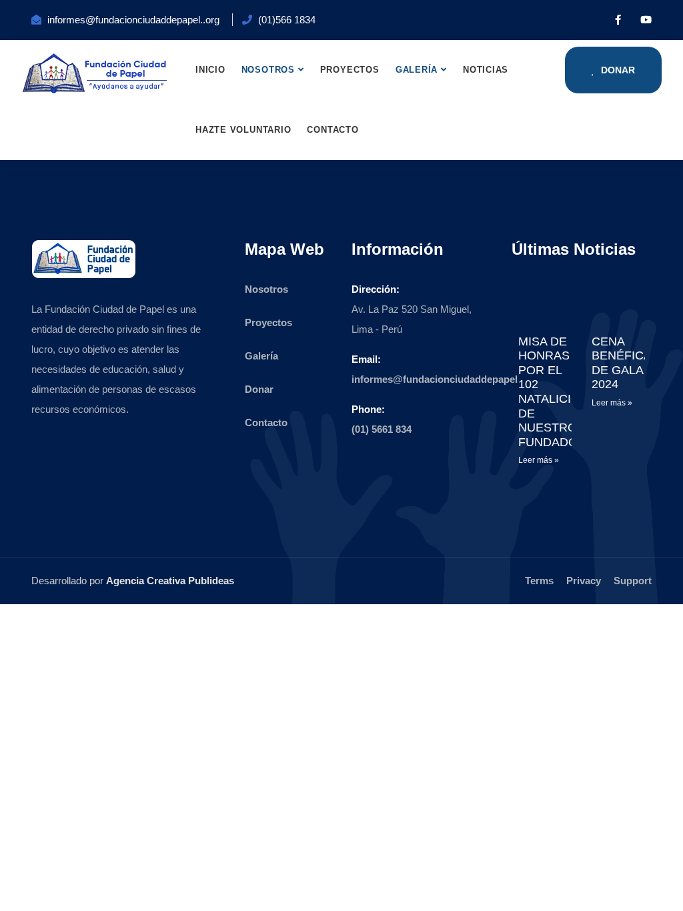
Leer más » (538, 460)
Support (633, 580)
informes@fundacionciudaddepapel (435, 379)
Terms (539, 580)
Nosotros (268, 70)
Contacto (332, 130)
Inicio (210, 70)
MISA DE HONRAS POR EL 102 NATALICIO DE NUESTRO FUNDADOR (552, 392)
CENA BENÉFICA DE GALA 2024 (621, 363)
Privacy (583, 580)
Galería (417, 70)
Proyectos (350, 70)
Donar (616, 70)
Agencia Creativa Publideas (170, 580)
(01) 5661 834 (382, 429)
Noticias (485, 70)
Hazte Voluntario (243, 130)
